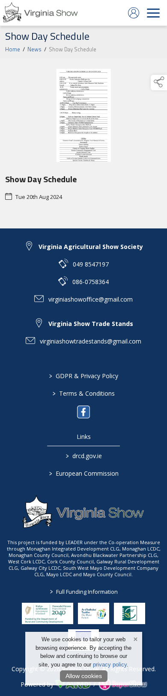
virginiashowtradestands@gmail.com (90, 341)
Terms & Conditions (84, 393)
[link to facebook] (83, 412)
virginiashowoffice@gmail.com (90, 299)
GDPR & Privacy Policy (83, 376)
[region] (83, 143)
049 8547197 (91, 264)
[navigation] (153, 12)
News (34, 49)
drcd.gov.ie (83, 456)
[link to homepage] (40, 13)
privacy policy (110, 664)
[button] (159, 82)
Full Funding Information (83, 591)
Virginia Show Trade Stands (90, 324)
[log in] (133, 13)
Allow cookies (84, 675)
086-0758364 (90, 282)
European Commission (83, 473)
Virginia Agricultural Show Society (91, 247)
